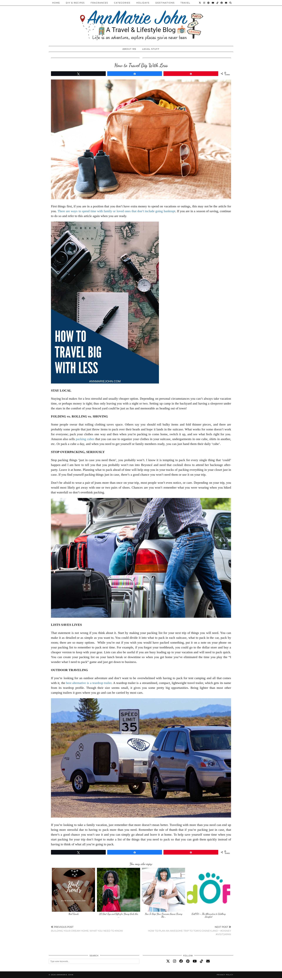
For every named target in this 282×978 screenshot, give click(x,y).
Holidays (143, 2)
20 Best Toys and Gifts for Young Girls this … (118, 915)
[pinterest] (187, 961)
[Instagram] (204, 3)
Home (56, 2)
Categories (122, 2)
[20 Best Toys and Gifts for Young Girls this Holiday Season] (118, 890)
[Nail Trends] (73, 890)
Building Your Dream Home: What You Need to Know (87, 929)
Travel (185, 2)
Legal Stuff (151, 49)
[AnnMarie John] (141, 22)
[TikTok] (217, 3)
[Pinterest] (208, 3)
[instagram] (174, 961)
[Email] (226, 3)
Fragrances (99, 2)
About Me (129, 49)
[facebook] (181, 961)
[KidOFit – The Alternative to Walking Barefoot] (208, 890)
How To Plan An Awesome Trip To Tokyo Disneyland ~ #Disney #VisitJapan (189, 931)
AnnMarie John (65, 975)
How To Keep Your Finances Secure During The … (163, 915)
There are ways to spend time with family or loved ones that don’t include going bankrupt (116, 211)
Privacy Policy (225, 975)
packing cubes (85, 439)
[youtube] (195, 961)
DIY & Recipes (75, 2)
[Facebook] (222, 3)
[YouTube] (213, 3)
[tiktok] (201, 961)
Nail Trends (73, 913)
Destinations (165, 2)
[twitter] (168, 961)
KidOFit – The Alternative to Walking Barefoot (208, 915)
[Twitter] (200, 3)
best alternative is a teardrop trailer (88, 683)
